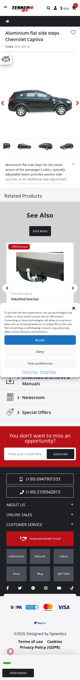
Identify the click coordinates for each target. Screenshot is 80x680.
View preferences (40, 363)
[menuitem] (48, 8)
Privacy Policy (48, 372)
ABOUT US (15, 505)
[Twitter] (20, 588)
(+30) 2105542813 (43, 492)
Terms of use (30, 372)
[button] (73, 308)
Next (77, 103)
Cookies (54, 641)
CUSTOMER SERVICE (24, 524)
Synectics (58, 633)
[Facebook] (7, 588)
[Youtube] (59, 588)
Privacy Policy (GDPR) (40, 647)
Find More (40, 231)
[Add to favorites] (73, 32)
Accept (40, 340)
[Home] (7, 21)
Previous (2, 103)
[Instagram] (45, 588)
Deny (40, 351)
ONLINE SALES (19, 515)
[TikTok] (72, 588)
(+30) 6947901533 (43, 479)
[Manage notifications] (10, 651)
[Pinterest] (33, 588)
